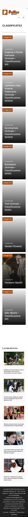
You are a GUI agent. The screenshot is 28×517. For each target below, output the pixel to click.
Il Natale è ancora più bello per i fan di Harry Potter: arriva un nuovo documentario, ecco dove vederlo (13, 371)
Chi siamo (5, 512)
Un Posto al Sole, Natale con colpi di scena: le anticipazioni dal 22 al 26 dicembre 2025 (13, 398)
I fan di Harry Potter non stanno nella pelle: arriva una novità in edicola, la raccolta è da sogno (13, 451)
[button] (19, 17)
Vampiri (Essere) (13, 246)
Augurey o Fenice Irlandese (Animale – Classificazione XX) (14, 58)
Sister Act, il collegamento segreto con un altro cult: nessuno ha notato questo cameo (13, 478)
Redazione (12, 512)
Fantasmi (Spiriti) (13, 282)
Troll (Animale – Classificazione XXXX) (13, 206)
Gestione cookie (23, 515)
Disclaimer (14, 514)
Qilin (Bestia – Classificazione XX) (12, 316)
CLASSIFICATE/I (9, 49)
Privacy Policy (20, 512)
